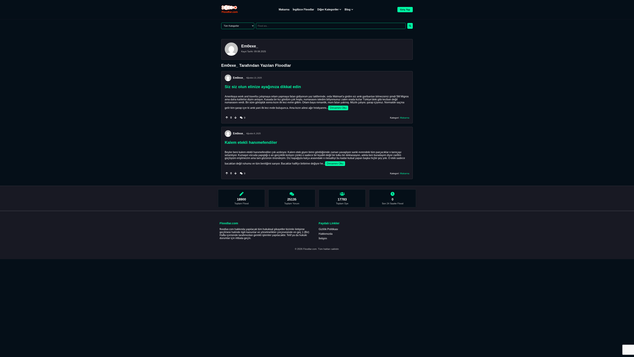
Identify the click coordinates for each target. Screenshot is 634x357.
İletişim (323, 238)
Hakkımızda (326, 233)
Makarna (284, 9)
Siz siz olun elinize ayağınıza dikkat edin (263, 86)
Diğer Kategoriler (328, 9)
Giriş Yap (405, 9)
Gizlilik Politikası (328, 229)
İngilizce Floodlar (303, 9)
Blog (348, 9)
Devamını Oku (338, 107)
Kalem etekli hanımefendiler (251, 142)
